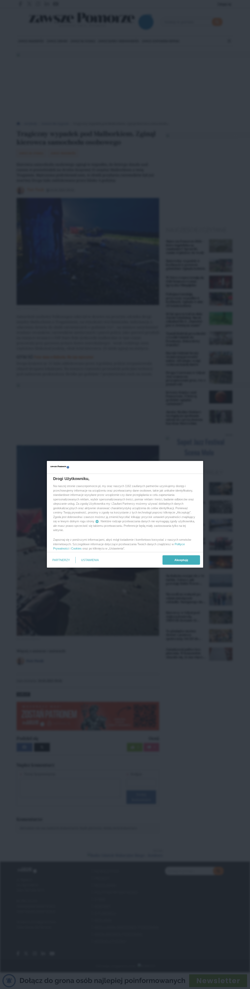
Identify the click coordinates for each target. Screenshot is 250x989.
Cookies (76, 548)
